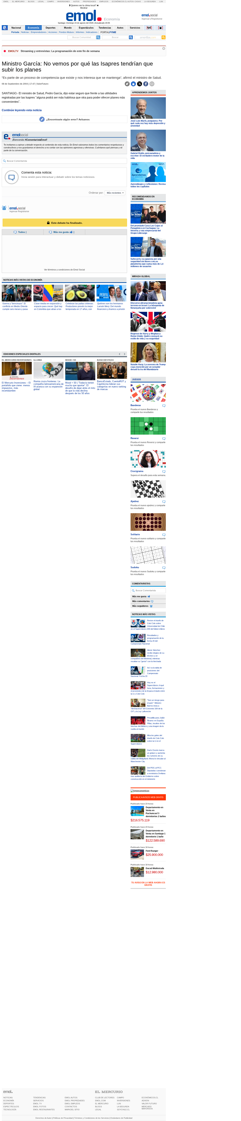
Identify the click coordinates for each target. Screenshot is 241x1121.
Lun (161, 1)
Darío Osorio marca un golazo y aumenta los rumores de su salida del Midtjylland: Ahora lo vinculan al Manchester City (148, 755)
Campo (50, 1)
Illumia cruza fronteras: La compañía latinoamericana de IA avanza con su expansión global (49, 385)
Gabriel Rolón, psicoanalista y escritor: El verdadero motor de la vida (147, 155)
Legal (41, 1)
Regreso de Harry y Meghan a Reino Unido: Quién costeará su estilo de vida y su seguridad (146, 336)
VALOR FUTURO (149, 1104)
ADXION (145, 1101)
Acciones (52, 32)
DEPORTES (8, 1104)
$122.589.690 (155, 840)
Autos (76, 1)
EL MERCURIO (102, 1104)
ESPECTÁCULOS (11, 1106)
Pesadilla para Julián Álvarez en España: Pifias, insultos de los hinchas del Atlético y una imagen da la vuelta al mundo (148, 723)
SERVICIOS (38, 1101)
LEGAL (98, 1109)
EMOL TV (37, 1104)
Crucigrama (137, 471)
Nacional (16, 27)
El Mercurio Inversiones (17, 360)
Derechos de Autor (43, 1118)
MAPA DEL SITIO (72, 1109)
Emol (6, 1)
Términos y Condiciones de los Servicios (91, 1118)
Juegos (136, 379)
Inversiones (63, 1)
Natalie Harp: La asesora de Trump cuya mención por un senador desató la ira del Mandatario (148, 367)
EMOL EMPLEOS (72, 1104)
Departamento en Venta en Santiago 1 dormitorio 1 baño (155, 833)
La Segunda (150, 1)
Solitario (135, 534)
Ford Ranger (152, 851)
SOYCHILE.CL (123, 1109)
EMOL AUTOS (71, 1098)
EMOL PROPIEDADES (75, 1101)
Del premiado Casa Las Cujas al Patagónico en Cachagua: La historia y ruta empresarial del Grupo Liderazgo (147, 229)
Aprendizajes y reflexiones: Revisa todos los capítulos (148, 185)
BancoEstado (105, 360)
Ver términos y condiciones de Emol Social (64, 269)
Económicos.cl (119, 1)
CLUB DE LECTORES (104, 1098)
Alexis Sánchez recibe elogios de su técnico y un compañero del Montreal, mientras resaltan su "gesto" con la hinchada (147, 655)
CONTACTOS (71, 1106)
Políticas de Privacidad (63, 1118)
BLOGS (98, 1106)
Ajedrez (135, 501)
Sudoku (135, 567)
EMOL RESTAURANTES (44, 1109)
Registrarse (156, 19)
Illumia (38, 360)
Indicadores (91, 32)
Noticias (25, 32)
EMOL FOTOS (39, 1106)
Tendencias (105, 27)
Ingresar (146, 19)
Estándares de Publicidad (121, 1118)
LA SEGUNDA (123, 1106)
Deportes (50, 27)
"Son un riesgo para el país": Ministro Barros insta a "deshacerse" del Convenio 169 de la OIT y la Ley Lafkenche (147, 705)
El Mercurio (18, 1)
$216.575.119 (140, 820)
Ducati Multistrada (155, 868)
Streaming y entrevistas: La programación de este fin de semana (60, 51)
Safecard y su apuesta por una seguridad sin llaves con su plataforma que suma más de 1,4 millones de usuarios (147, 263)
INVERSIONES (123, 1101)
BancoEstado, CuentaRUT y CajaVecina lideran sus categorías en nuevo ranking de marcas (111, 385)
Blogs (31, 1)
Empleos (104, 1)
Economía (33, 27)
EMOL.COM (100, 1101)
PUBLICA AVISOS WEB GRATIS (148, 797)
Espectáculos (86, 27)
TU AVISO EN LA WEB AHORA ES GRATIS (148, 883)
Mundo (68, 27)
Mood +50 (70, 360)
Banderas (136, 405)
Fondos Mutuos (66, 32)
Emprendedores (38, 32)
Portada (15, 32)
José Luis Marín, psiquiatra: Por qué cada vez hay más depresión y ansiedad (148, 123)
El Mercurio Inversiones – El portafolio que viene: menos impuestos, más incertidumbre (16, 386)
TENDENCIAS (39, 1098)
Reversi (135, 438)
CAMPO (120, 1098)
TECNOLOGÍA (9, 1109)
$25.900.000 (154, 855)
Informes (80, 32)
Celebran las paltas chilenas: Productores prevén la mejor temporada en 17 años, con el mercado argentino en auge (80, 309)
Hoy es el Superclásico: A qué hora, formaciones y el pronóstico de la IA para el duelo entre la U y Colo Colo (148, 688)
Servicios (135, 27)
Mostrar (84, 8)
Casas (138, 1)
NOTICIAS (8, 1098)
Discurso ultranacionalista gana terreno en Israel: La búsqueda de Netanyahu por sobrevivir (147, 305)
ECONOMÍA (8, 1101)
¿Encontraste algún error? (68, 119)
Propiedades (89, 1)
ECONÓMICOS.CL (150, 1098)
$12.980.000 (154, 872)
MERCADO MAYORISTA (147, 1107)
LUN (119, 1104)
